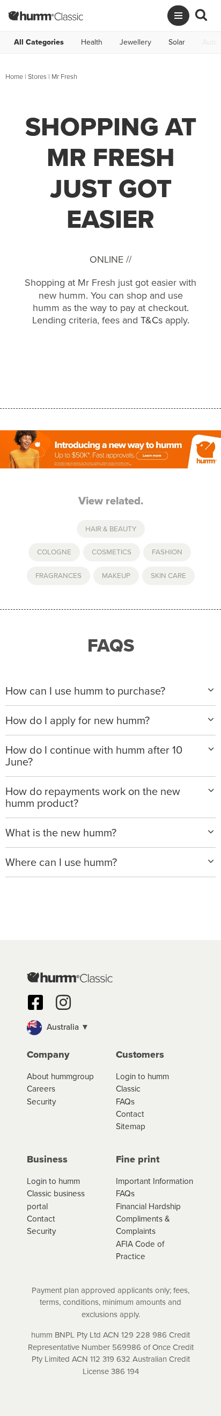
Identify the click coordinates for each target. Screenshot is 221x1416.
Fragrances (58, 575)
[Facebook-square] (35, 1002)
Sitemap (130, 1126)
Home (14, 76)
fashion (167, 551)
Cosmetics (111, 551)
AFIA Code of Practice (140, 1250)
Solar (176, 42)
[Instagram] (63, 1002)
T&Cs (152, 320)
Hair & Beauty (110, 528)
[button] (110, 1027)
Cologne (54, 551)
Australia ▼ (67, 1027)
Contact (130, 1114)
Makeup (116, 575)
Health (91, 42)
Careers (41, 1088)
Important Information (154, 1181)
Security (41, 1101)
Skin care (168, 575)
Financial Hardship (148, 1206)
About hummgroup (60, 1076)
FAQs (125, 1101)
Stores (37, 76)
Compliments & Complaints (143, 1224)
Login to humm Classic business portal (56, 1193)
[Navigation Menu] (178, 15)
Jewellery (135, 42)
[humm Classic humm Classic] (45, 15)
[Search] (201, 15)
